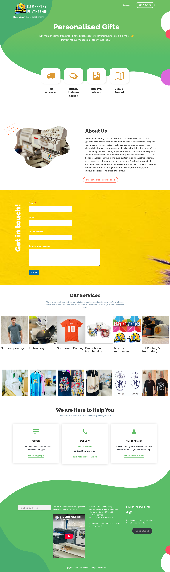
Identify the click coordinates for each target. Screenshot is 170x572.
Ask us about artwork (134, 456)
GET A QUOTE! (145, 5)
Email (32, 217)
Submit (34, 272)
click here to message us (85, 457)
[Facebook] (127, 513)
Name (32, 203)
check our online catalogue (99, 180)
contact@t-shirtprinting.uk (85, 451)
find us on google (36, 456)
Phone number (36, 232)
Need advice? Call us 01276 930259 (28, 17)
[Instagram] (130, 513)
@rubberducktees (29, 508)
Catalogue (127, 5)
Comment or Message (39, 246)
